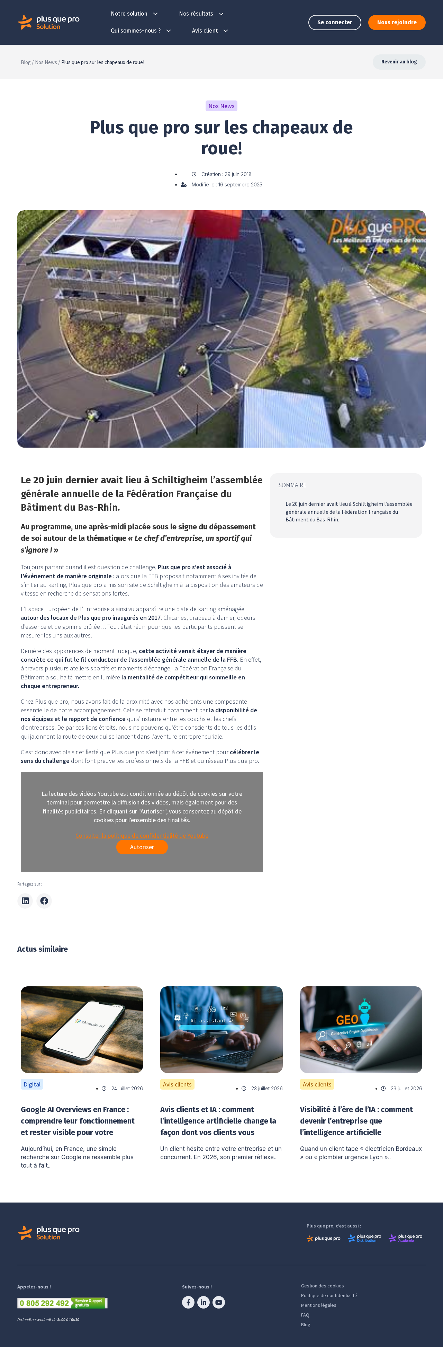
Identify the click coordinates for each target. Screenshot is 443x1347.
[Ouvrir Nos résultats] (221, 14)
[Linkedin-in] (203, 1302)
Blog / (27, 62)
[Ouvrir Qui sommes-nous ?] (168, 31)
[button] (25, 901)
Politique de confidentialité (329, 1295)
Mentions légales (318, 1305)
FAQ (305, 1315)
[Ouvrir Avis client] (225, 31)
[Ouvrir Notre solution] (155, 14)
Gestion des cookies (322, 1286)
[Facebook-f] (188, 1302)
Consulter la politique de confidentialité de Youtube (141, 835)
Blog (305, 1324)
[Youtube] (219, 1302)
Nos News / (47, 62)
